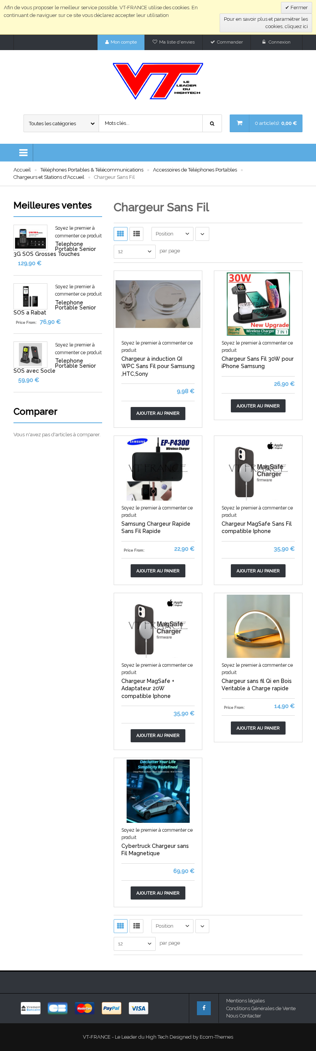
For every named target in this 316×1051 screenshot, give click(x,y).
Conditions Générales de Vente (261, 1008)
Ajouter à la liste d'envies (137, 329)
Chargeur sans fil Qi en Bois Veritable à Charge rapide (257, 685)
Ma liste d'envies (177, 42)
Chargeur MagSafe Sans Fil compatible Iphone (257, 528)
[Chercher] (212, 123)
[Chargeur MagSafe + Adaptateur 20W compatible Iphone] (158, 626)
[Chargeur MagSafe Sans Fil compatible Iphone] (258, 468)
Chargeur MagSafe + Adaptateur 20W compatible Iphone (147, 688)
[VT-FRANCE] (158, 81)
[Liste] (136, 234)
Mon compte (124, 42)
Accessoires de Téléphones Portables (195, 170)
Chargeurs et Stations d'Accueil (48, 177)
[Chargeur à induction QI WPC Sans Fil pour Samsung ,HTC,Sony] (158, 303)
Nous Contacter (243, 1016)
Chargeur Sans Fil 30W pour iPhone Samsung (258, 363)
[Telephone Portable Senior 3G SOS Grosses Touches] (30, 237)
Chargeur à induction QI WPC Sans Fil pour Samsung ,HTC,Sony (158, 366)
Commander (230, 42)
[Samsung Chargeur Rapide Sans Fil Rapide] (158, 468)
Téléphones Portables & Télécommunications (91, 170)
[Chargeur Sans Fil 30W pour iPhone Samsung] (258, 303)
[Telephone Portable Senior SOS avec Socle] (30, 354)
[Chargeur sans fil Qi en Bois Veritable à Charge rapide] (258, 626)
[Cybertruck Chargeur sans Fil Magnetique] (158, 791)
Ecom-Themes (216, 1037)
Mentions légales (245, 1001)
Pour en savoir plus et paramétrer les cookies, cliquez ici (266, 23)
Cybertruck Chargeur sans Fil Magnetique (155, 850)
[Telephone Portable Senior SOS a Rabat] (30, 296)
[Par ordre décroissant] (202, 234)
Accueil (22, 170)
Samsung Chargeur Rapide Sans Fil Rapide (155, 528)
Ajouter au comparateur (179, 329)
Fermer (298, 7)
